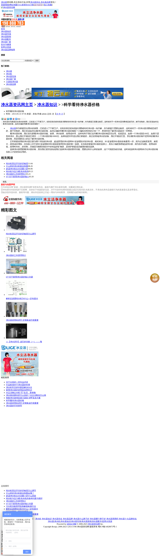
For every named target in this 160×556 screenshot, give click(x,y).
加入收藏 (48, 5)
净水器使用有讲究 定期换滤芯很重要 (22, 320)
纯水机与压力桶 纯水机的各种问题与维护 (24, 498)
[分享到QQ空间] (2, 118)
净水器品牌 (46, 2)
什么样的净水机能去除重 (17, 166)
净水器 (4, 2)
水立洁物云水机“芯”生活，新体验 (21, 393)
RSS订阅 (30, 5)
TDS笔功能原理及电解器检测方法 (21, 506)
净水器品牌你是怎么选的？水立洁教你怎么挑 (26, 395)
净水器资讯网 (94, 524)
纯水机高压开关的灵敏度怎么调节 (21, 234)
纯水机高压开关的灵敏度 (17, 163)
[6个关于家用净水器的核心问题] (16, 273)
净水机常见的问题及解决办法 (19, 387)
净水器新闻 (6, 37)
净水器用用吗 (112, 519)
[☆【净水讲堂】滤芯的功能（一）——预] (16, 338)
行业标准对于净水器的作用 (18, 385)
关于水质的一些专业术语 (17, 382)
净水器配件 (6, 39)
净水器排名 (35, 2)
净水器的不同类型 (14, 406)
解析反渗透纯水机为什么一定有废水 (22, 298)
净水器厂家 (6, 42)
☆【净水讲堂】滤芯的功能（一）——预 (24, 342)
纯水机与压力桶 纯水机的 (17, 171)
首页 (3, 29)
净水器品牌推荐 (8, 50)
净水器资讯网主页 (17, 104)
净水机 (9, 74)
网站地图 (13, 5)
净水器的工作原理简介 (16, 174)
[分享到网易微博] (13, 118)
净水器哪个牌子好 (98, 519)
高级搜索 (5, 5)
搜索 (37, 61)
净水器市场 (6, 34)
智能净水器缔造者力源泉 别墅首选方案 (23, 398)
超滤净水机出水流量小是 (17, 169)
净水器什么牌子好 (81, 519)
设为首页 (38, 5)
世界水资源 (6, 47)
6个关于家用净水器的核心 (17, 177)
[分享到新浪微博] (5, 118)
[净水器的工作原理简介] (16, 251)
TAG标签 (22, 5)
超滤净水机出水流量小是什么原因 (21, 496)
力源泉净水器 (12, 82)
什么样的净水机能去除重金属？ (20, 493)
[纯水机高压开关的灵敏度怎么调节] (16, 230)
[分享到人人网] (10, 118)
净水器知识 (6, 31)
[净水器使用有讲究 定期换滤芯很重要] (16, 316)
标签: (5, 182)
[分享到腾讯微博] (7, 118)
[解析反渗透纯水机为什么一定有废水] (16, 295)
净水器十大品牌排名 (128, 519)
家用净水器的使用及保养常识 (19, 390)
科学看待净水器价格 (15, 400)
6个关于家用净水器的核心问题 (19, 277)
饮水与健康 (6, 44)
